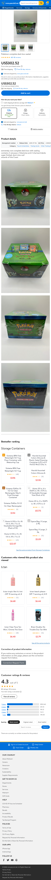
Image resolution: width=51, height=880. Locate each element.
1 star (4, 715)
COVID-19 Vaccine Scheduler (12, 804)
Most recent (14, 722)
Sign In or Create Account (19, 745)
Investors (5, 769)
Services (19, 8)
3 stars (4, 709)
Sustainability (6, 772)
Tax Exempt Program (9, 820)
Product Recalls (7, 817)
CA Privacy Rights (8, 834)
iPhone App (6, 848)
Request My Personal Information (13, 837)
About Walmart (7, 759)
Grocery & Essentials (39, 8)
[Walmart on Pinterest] (16, 860)
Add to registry (38, 129)
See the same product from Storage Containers (33, 550)
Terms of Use (6, 828)
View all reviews (9, 696)
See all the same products (41, 643)
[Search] (41, 3)
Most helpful (42, 722)
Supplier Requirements (10, 775)
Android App (6, 852)
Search (45, 727)
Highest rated (27, 722)
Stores (4, 786)
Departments (9, 8)
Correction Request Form (13, 662)
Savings (27, 8)
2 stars (4, 712)
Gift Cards (5, 796)
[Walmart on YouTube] (12, 860)
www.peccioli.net (22, 73)
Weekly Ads (34, 748)
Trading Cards (35, 146)
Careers (5, 762)
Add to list (13, 129)
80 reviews (17, 57)
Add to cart (25, 93)
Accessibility (6, 813)
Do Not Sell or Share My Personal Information (17, 841)
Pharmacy (5, 807)
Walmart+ (5, 793)
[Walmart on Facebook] (3, 860)
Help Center (39, 745)
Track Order (20, 748)
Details (19, 124)
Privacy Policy (7, 831)
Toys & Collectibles (23, 146)
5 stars (4, 704)
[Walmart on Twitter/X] (8, 860)
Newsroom (6, 765)
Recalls (4, 810)
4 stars (4, 707)
